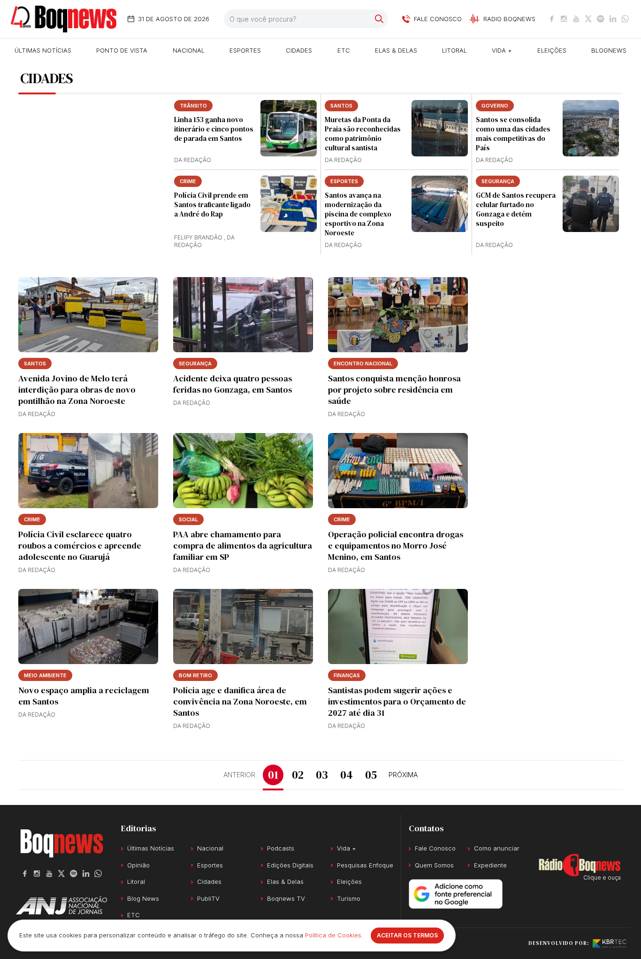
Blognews (608, 50)
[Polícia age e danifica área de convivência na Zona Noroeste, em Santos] (243, 626)
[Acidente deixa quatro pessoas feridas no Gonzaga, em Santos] (243, 314)
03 (322, 774)
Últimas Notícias (43, 50)
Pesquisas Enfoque (365, 865)
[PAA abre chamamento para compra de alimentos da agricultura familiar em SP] (243, 470)
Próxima (403, 775)
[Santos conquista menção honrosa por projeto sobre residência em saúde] (398, 314)
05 (371, 774)
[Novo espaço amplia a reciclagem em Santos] (88, 626)
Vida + (502, 50)
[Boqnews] (63, 19)
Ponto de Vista (121, 50)
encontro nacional (363, 363)
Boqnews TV (286, 898)
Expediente (490, 865)
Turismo (348, 898)
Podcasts (280, 848)
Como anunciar (496, 848)
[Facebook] (552, 19)
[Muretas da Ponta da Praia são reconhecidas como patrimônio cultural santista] (440, 128)
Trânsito (193, 105)
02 (298, 774)
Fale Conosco (435, 848)
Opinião (138, 865)
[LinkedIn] (613, 19)
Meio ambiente (45, 675)
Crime (188, 181)
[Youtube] (576, 19)
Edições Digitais (290, 865)
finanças (347, 675)
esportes (344, 181)
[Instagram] (564, 19)
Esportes (245, 50)
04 (346, 774)
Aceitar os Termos (407, 935)
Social (188, 519)
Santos (341, 105)
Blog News (143, 898)
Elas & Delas (396, 50)
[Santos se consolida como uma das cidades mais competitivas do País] (591, 128)
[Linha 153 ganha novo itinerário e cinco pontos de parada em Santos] (288, 128)
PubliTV (208, 898)
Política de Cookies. (334, 935)
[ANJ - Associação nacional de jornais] (61, 905)
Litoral (454, 50)
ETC (343, 50)
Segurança (497, 181)
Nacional (189, 50)
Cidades (299, 50)
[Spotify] (600, 19)
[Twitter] (588, 19)
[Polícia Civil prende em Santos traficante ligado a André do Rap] (288, 204)
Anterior (239, 775)
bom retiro (195, 675)
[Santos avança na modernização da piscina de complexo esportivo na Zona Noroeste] (440, 204)
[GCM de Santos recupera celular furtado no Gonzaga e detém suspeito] (591, 204)
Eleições (551, 50)
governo (494, 105)
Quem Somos (434, 865)
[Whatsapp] (625, 19)
